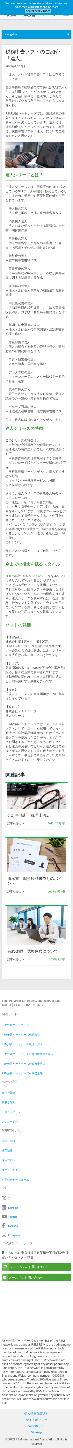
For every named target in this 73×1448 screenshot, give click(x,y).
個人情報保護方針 (36, 1413)
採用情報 (7, 1150)
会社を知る (8, 1092)
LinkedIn (13, 1207)
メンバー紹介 (10, 1121)
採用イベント (10, 1170)
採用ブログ (8, 1160)
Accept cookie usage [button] (38, 10)
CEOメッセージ (11, 1112)
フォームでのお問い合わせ (28, 1267)
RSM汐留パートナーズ (15, 1024)
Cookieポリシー (36, 1426)
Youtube (12, 1216)
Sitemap (36, 1432)
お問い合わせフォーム (15, 1179)
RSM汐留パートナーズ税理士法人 (22, 1044)
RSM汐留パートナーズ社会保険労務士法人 (28, 1053)
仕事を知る (8, 1102)
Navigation (11, 34)
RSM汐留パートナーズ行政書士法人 (23, 1063)
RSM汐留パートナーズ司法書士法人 (23, 1073)
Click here (33, 6)
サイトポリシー (36, 1420)
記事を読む (14, 823)
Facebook (13, 1225)
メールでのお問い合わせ (26, 1277)
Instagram (14, 1235)
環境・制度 (8, 1140)
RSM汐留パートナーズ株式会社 (21, 1034)
